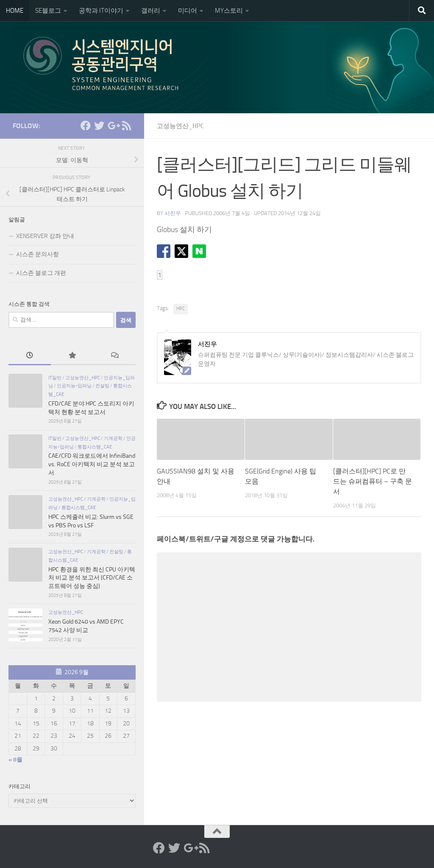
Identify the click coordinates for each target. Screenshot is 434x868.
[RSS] (126, 125)
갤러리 (150, 10)
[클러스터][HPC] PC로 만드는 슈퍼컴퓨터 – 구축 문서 (372, 481)
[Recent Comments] (114, 356)
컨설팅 (102, 386)
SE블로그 (48, 10)
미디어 (187, 10)
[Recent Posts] (29, 356)
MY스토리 (229, 10)
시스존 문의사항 (37, 254)
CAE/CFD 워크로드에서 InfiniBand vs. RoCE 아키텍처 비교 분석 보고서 (91, 464)
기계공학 (113, 438)
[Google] (113, 125)
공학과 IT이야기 (101, 10)
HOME (14, 10)
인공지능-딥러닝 (74, 386)
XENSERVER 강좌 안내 (45, 236)
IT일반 (54, 378)
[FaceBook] (86, 125)
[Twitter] (99, 125)
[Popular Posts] (72, 356)
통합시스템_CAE (95, 447)
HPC (180, 308)
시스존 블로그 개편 (41, 273)
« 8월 (15, 759)
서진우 (172, 213)
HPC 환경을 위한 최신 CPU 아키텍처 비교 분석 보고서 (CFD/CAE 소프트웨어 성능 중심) (91, 578)
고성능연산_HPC (180, 126)
